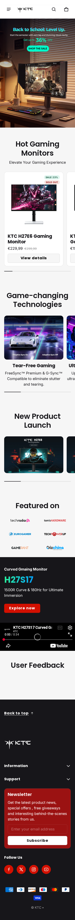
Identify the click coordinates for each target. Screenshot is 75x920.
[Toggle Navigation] (8, 9)
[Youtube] (46, 869)
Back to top (16, 713)
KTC (38, 907)
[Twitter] (21, 869)
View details (34, 257)
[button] (53, 9)
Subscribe (37, 840)
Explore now (22, 608)
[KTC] (25, 9)
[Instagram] (33, 869)
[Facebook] (8, 869)
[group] (35, 219)
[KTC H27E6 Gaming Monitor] (33, 201)
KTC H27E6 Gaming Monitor (30, 239)
